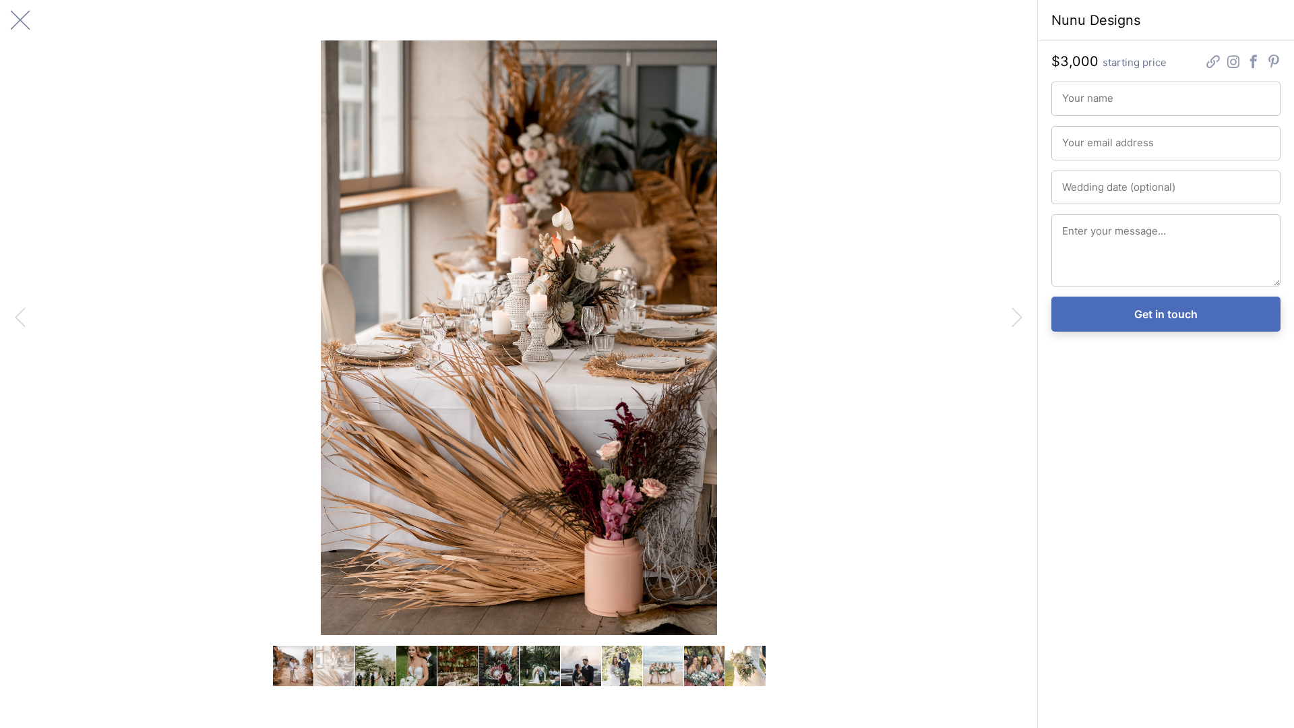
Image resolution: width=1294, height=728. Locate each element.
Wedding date (1087, 181)
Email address (1087, 137)
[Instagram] (1233, 63)
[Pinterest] (1274, 63)
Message (1078, 225)
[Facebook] (1253, 63)
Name (1072, 92)
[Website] (1213, 63)
